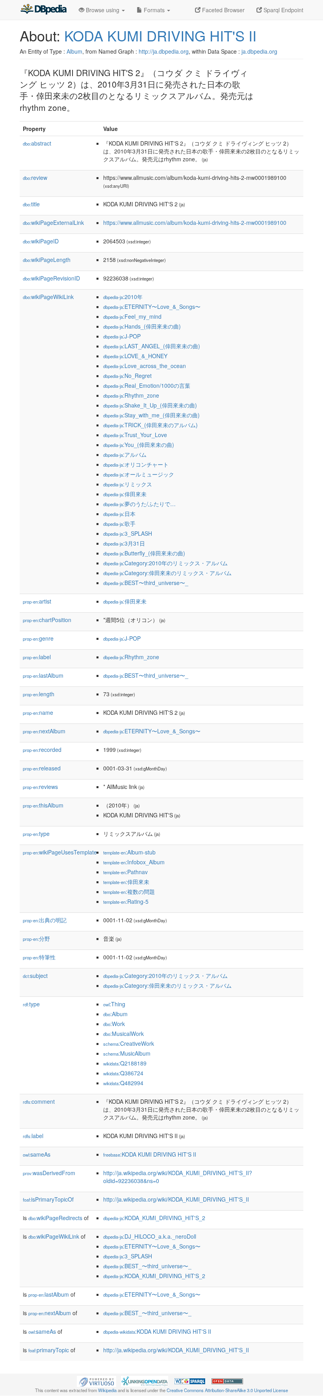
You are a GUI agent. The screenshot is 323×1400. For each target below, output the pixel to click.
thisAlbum (43, 805)
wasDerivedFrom (49, 1173)
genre (38, 638)
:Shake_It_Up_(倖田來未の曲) (150, 405)
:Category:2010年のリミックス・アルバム (165, 563)
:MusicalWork (123, 1033)
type (36, 833)
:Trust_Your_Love (135, 435)
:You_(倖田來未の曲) (138, 445)
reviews (40, 787)
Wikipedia (107, 1390)
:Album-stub (129, 852)
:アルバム (125, 454)
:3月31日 (124, 543)
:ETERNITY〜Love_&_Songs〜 (151, 306)
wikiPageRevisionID (51, 278)
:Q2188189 (125, 1063)
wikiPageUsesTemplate (60, 852)
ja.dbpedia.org (259, 51)
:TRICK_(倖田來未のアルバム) (150, 425)
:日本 (119, 514)
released (42, 768)
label (37, 657)
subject (35, 975)
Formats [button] (154, 10)
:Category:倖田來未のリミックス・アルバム (167, 573)
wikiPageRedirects (55, 1218)
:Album (115, 1014)
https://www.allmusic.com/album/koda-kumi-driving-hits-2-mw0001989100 (194, 222)
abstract (37, 143)
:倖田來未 (125, 494)
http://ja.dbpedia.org (164, 51)
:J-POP (122, 336)
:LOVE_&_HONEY (135, 356)
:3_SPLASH (127, 533)
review (35, 177)
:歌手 (119, 523)
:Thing (114, 1004)
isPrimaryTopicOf (48, 1199)
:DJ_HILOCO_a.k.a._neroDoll (149, 1236)
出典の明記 (45, 920)
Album (74, 51)
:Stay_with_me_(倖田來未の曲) (151, 415)
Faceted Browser (222, 10)
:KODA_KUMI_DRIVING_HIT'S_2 (154, 1218)
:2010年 (123, 297)
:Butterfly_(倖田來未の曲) (144, 553)
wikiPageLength (47, 260)
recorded (42, 749)
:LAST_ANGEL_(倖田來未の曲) (151, 346)
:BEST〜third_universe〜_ (145, 583)
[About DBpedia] (43, 10)
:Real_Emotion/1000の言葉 (146, 385)
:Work (114, 1024)
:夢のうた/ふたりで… (139, 504)
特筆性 (39, 957)
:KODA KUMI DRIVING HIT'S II (149, 1154)
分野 (36, 938)
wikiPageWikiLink (48, 297)
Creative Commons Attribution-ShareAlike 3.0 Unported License (227, 1390)
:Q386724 (123, 1073)
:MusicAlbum (126, 1053)
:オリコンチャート (136, 464)
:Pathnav (125, 872)
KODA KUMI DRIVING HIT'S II (160, 35)
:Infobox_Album (134, 862)
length (38, 694)
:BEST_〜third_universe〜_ (147, 1266)
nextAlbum (44, 731)
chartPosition (47, 620)
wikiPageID (41, 241)
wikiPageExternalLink (53, 222)
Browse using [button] (102, 10)
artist (37, 601)
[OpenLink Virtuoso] (96, 1381)
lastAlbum (43, 675)
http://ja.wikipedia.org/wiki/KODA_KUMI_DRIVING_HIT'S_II (176, 1199)
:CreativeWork (128, 1043)
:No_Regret (127, 375)
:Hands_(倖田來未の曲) (142, 326)
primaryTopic (48, 1350)
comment (39, 1101)
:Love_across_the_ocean (144, 366)
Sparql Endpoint (282, 10)
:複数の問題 (129, 891)
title (31, 204)
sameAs (36, 1154)
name (38, 712)
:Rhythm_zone (131, 395)
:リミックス (127, 484)
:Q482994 (123, 1083)
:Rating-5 (126, 901)
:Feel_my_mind (132, 316)
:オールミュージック (138, 474)
